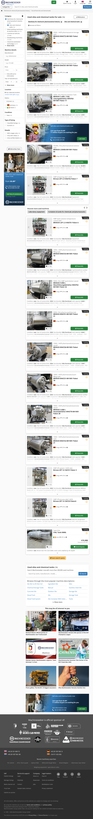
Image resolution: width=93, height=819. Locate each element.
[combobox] (14, 101)
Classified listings (13, 123)
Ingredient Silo (53, 584)
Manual (50, 588)
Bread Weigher (63, 763)
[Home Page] (1, 10)
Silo (49, 595)
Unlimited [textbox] (10, 101)
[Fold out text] (57, 58)
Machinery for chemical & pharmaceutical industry (15, 21)
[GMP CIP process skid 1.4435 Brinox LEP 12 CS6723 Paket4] (39, 507)
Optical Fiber (35, 763)
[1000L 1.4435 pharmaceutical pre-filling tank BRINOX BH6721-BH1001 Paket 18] (39, 383)
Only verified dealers (14, 138)
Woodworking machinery (14, 39)
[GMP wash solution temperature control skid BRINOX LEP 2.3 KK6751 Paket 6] (39, 227)
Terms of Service (43, 815)
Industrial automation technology (13, 43)
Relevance (81, 17)
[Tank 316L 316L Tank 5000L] (39, 539)
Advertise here (15, 149)
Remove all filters (35, 25)
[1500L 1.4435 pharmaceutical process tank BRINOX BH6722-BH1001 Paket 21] (39, 445)
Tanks (71, 599)
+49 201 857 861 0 (56, 751)
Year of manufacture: (11, 78)
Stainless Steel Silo (75, 588)
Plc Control (10, 763)
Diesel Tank (31, 595)
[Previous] (28, 41)
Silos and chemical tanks (15, 26)
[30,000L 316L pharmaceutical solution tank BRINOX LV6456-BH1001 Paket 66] (39, 154)
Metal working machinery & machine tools (15, 30)
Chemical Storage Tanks (35, 588)
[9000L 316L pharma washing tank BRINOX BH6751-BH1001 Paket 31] (39, 320)
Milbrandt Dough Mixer (49, 763)
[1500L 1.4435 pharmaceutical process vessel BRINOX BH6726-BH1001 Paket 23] (39, 351)
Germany (13, 105)
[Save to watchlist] (86, 35)
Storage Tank (73, 595)
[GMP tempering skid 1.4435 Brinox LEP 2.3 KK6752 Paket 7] (39, 185)
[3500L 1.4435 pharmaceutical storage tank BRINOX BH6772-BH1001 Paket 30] (39, 40)
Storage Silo (73, 591)
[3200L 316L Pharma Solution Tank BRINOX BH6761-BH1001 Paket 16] (39, 72)
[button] (90, 2)
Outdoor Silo (52, 591)
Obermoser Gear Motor (78, 763)
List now (82, 139)
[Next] (50, 41)
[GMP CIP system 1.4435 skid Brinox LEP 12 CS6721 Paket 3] (39, 476)
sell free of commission (14, 194)
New (9, 115)
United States (12, 94)
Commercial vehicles (13, 34)
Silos (70, 584)
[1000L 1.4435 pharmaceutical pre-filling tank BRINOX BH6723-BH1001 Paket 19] (39, 258)
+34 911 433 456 (55, 754)
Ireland (12, 107)
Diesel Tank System (33, 599)
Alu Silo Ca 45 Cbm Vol (34, 584)
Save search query (58, 558)
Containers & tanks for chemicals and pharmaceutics (66, 212)
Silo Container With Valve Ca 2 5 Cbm (60, 599)
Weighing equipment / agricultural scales (46, 767)
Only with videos (13, 135)
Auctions (10, 125)
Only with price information (11, 75)
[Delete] (61, 22)
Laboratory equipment (37, 212)
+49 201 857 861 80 (14, 754)
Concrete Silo (31, 591)
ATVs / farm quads (22, 763)
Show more (58, 602)
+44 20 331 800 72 (14, 751)
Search (88, 7)
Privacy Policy (32, 815)
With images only (13, 133)
